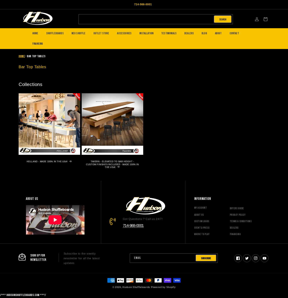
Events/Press (202, 227)
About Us (199, 214)
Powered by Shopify (163, 287)
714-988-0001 (133, 225)
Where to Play (202, 234)
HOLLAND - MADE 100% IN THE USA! (47, 161)
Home (22, 56)
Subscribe (206, 258)
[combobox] (146, 18)
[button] (265, 19)
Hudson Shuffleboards (136, 287)
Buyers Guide (237, 208)
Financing (235, 234)
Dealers (234, 227)
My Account (200, 207)
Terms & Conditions (241, 221)
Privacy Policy (237, 214)
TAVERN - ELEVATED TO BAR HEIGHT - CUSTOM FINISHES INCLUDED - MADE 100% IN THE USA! (112, 164)
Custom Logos (201, 221)
